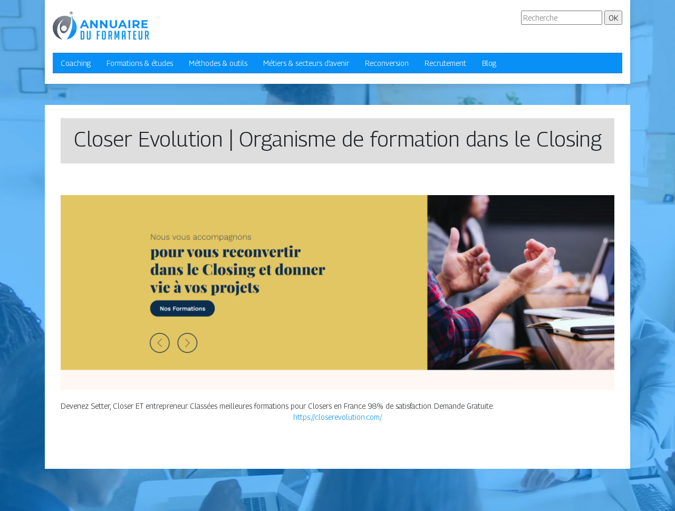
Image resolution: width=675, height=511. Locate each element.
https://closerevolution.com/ (337, 416)
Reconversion (387, 63)
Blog (489, 63)
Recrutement (445, 63)
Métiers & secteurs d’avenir (306, 63)
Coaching (76, 63)
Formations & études (140, 63)
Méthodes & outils (218, 63)
